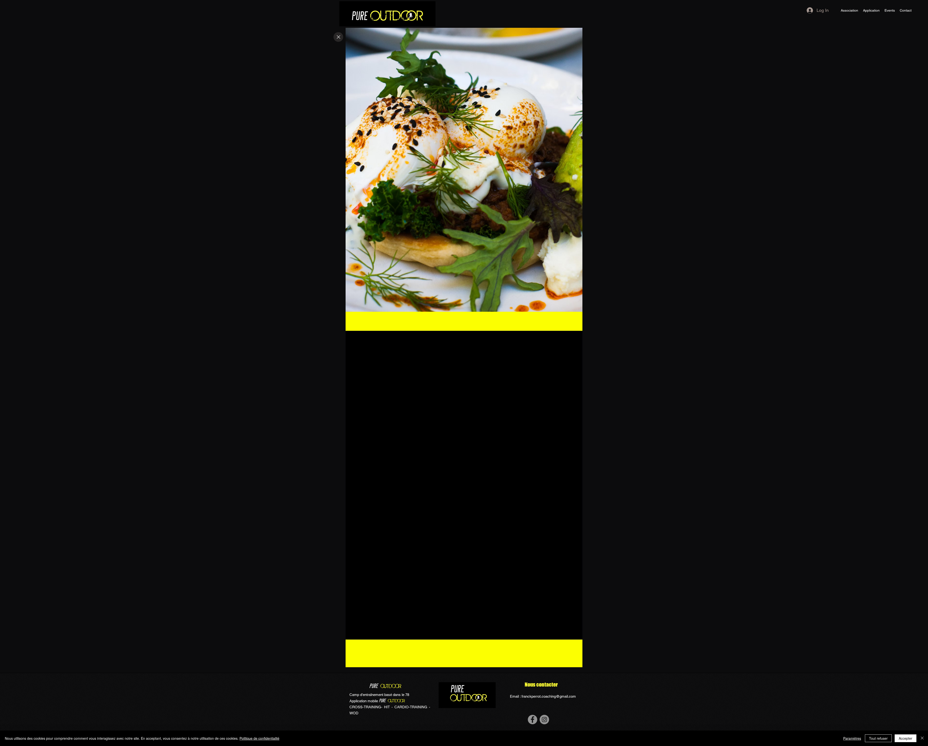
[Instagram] (544, 719)
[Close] (338, 37)
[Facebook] (532, 719)
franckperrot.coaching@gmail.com (549, 696)
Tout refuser (878, 738)
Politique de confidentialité (259, 738)
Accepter (905, 738)
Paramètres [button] (852, 738)
